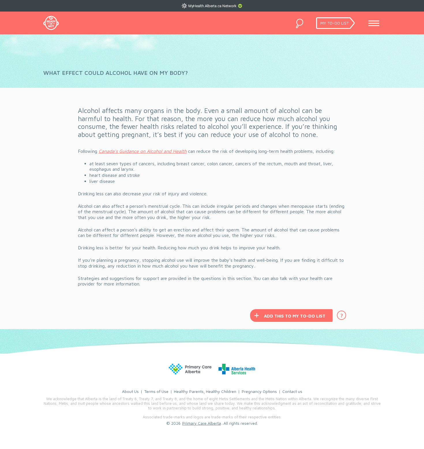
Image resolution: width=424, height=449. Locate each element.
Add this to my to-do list (294, 315)
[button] (115, 72)
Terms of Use (156, 391)
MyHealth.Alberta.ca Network (212, 6)
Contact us (292, 391)
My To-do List (334, 23)
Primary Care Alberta (201, 423)
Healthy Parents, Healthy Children (205, 391)
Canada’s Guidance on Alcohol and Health (143, 151)
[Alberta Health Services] (212, 369)
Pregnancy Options (259, 391)
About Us (130, 391)
